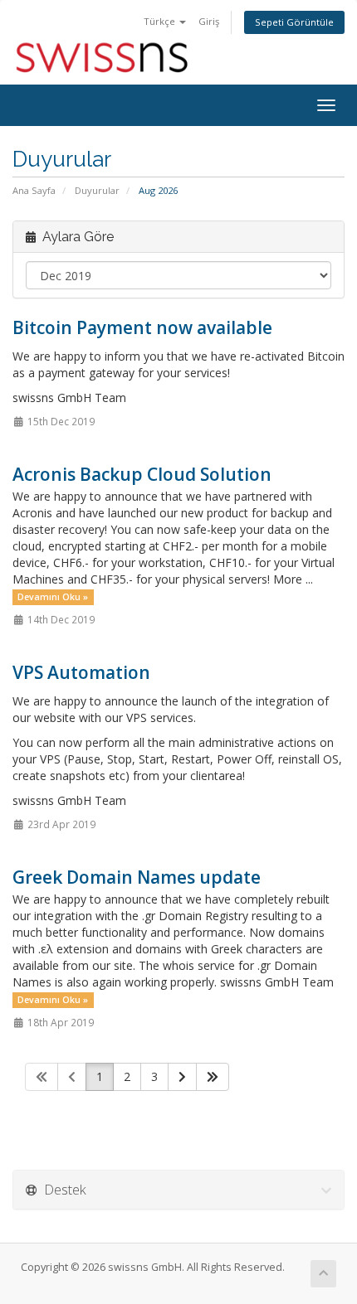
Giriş (208, 21)
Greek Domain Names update (136, 877)
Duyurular (97, 190)
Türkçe (161, 21)
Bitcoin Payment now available (142, 327)
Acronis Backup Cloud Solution (141, 474)
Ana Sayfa (34, 190)
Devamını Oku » (52, 597)
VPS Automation (81, 672)
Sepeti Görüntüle (294, 22)
